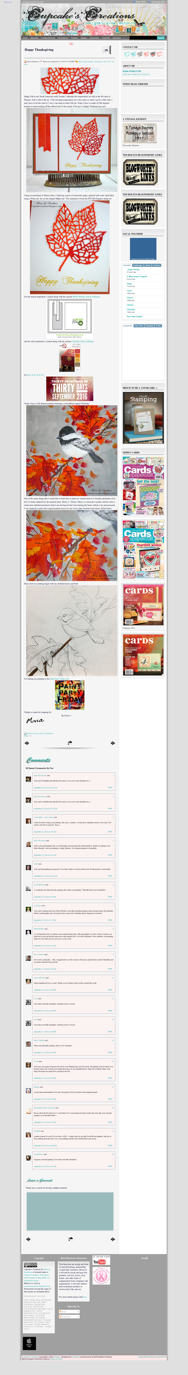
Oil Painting (98, 62)
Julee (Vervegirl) (39, 840)
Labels (147, 265)
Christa (130, 304)
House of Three (56, 1359)
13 (113, 1040)
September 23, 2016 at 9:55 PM (45, 1078)
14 (113, 1061)
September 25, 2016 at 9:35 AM (45, 1122)
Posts (63, 1311)
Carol (129, 290)
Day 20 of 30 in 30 (35, 374)
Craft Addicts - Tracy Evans (43, 817)
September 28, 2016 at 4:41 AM (45, 1166)
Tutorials (74, 38)
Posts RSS (141, 2)
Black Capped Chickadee (86, 62)
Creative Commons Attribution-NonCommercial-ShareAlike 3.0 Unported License (36, 1278)
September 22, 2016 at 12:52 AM (45, 787)
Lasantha (75, 1357)
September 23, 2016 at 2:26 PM (45, 990)
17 (113, 1131)
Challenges (138, 265)
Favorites (127, 265)
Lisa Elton (37, 905)
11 (113, 998)
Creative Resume (48, 38)
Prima (105, 62)
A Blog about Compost (137, 276)
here (85, 1297)
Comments (127, 326)
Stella (36, 864)
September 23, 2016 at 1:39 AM (45, 945)
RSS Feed (149, 1357)
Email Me (106, 38)
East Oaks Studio (134, 316)
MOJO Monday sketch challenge (86, 296)
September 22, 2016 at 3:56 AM (45, 831)
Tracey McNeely (39, 977)
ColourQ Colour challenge (82, 341)
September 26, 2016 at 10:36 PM (45, 1145)
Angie (129, 283)
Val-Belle (37, 1131)
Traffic (158, 326)
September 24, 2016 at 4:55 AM (45, 1099)
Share (26, 736)
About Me (34, 38)
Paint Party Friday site (59, 678)
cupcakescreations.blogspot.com (37, 1286)
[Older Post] (113, 745)
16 (113, 1107)
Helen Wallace (39, 929)
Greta (36, 1061)
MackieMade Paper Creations (44, 1107)
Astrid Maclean (39, 884)
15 (113, 1087)
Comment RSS (160, 1357)
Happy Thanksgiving (39, 49)
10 (113, 977)
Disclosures (94, 38)
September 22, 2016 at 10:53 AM (45, 876)
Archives (156, 265)
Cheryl (130, 297)
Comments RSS (158, 2)
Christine (131, 309)
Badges (84, 38)
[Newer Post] (26, 745)
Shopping (149, 326)
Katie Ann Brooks (40, 775)
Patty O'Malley (39, 1040)
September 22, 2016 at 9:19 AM (45, 855)
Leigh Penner (38, 1154)
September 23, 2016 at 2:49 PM (45, 1010)
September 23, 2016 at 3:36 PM (45, 1052)
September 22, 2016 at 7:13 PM (45, 920)
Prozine (57, 1357)
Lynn (35, 998)
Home (25, 38)
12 (113, 1019)
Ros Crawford (39, 954)
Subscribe (117, 38)
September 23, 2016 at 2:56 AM (45, 969)
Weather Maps (150, 259)
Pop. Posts (139, 326)
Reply (110, 787)
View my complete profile (136, 74)
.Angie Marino (133, 269)
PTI (109, 62)
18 (106, 49)
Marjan (37, 1087)
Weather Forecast (138, 259)
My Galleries (63, 38)
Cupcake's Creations (30, 1357)
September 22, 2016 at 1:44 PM (45, 897)
